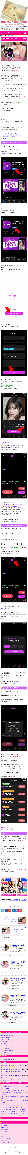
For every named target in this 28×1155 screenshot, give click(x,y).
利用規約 (3, 1136)
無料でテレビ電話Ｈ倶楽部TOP (8, 1035)
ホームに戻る (4, 1125)
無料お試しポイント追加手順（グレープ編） (11, 1065)
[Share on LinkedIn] (13, 910)
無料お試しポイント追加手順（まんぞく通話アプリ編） (17, 979)
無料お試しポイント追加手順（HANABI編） (11, 1075)
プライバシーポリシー (6, 1138)
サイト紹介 (3, 1134)
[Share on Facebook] (6, 910)
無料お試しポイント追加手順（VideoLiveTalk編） (17, 1013)
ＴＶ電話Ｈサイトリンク (6, 1142)
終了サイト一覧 (4, 1127)
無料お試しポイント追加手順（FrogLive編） (17, 945)
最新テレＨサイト (5, 1037)
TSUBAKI (22, 878)
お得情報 (12, 900)
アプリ (15, 900)
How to (25, 899)
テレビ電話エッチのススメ (7, 1043)
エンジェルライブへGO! (8, 894)
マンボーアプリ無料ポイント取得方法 (12, 135)
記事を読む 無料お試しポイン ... (13, 955)
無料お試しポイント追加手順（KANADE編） (17, 996)
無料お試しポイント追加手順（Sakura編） (11, 1071)
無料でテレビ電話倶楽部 (14, 1151)
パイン (16, 78)
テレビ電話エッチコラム (17, 899)
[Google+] (9, 910)
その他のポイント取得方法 (9, 136)
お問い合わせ (4, 1140)
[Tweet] (2, 910)
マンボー (19, 900)
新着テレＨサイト (5, 1039)
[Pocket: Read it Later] (20, 910)
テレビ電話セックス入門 (8, 1048)
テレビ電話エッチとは (8, 1046)
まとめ (4, 138)
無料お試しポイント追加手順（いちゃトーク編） (17, 962)
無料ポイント (24, 900)
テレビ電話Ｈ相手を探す (8, 1050)
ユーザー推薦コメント (6, 1041)
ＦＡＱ (4, 1052)
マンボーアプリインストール (9, 133)
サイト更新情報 (4, 1129)
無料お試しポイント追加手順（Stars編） (10, 1080)
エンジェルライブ (8, 878)
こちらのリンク (4, 153)
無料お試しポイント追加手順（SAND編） (10, 1069)
